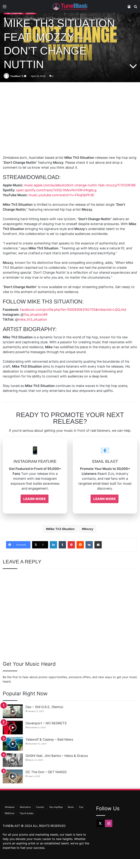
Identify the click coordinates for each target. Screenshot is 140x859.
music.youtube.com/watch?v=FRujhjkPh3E (61, 195)
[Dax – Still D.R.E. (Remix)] (13, 711)
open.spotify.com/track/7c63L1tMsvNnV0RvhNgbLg (56, 190)
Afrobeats (10, 807)
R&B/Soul (9, 813)
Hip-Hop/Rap (56, 807)
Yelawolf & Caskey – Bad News (49, 739)
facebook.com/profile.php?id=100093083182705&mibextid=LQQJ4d (73, 309)
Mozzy (88, 529)
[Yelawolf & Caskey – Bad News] (13, 744)
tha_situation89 (35, 314)
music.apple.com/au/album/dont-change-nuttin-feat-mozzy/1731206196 (80, 185)
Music (71, 807)
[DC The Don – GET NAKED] (13, 776)
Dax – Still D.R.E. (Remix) (44, 707)
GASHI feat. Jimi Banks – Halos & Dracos (57, 756)
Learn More (34, 499)
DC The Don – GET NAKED (46, 772)
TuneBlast (15, 76)
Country (40, 807)
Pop (81, 807)
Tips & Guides (27, 813)
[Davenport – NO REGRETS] (13, 727)
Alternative (25, 807)
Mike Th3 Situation (61, 529)
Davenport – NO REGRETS (46, 723)
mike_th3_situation (32, 319)
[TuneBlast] (70, 6)
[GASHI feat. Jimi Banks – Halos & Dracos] (13, 760)
